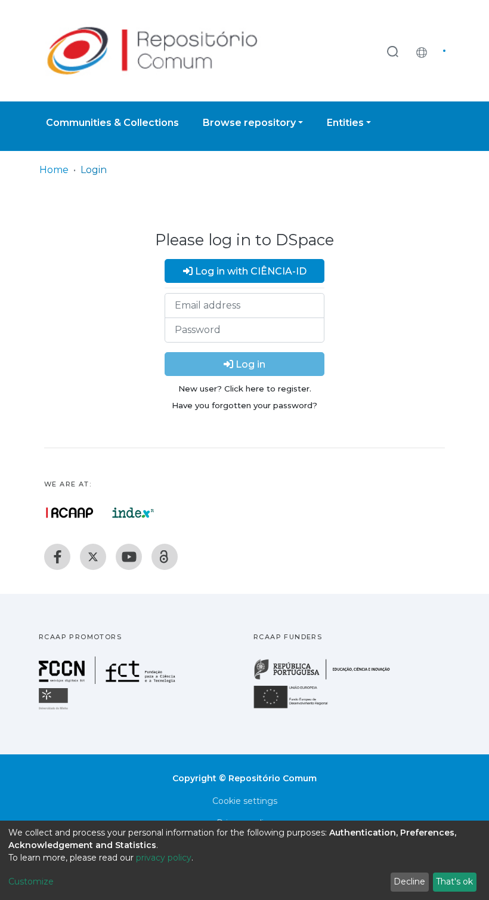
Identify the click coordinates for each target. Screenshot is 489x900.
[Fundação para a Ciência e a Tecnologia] (108, 680)
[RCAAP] (164, 557)
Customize (31, 881)
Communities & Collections (112, 122)
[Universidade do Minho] (55, 708)
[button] (424, 51)
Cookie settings (244, 801)
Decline (409, 881)
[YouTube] (129, 557)
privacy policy (163, 857)
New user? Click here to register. (244, 388)
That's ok (454, 881)
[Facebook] (57, 557)
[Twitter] (93, 557)
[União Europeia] (297, 707)
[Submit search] (392, 51)
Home (54, 169)
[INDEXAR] (133, 513)
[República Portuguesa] (328, 678)
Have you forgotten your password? (244, 405)
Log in (249, 364)
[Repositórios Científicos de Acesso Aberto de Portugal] (69, 513)
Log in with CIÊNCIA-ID (250, 271)
